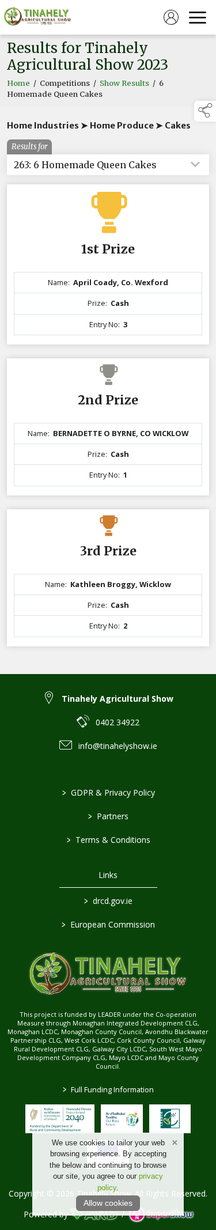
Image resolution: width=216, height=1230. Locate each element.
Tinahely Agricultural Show (117, 698)
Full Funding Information (108, 1089)
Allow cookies (108, 1203)
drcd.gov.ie (108, 900)
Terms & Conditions (108, 839)
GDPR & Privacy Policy (108, 792)
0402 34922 (117, 722)
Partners (108, 816)
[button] (205, 111)
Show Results (124, 83)
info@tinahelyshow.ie (117, 745)
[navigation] (197, 17)
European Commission (108, 924)
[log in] (171, 17)
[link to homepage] (37, 17)
